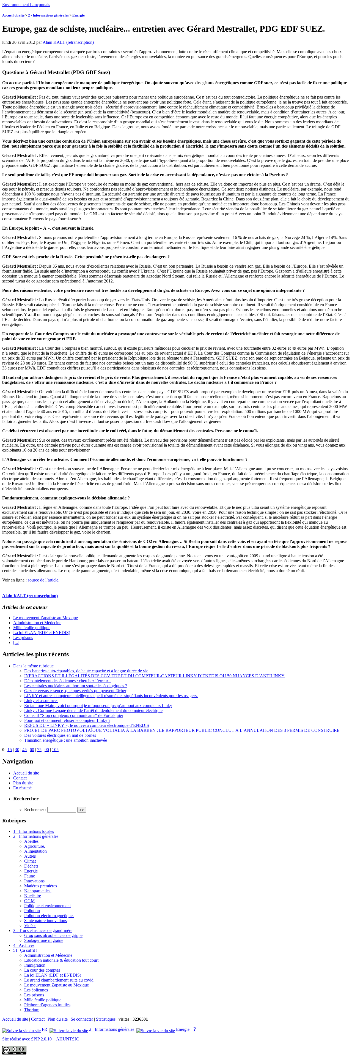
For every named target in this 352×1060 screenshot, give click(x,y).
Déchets (31, 866)
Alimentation (35, 851)
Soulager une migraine (43, 940)
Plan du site (23, 783)
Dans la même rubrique (33, 666)
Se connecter (82, 1019)
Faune (29, 876)
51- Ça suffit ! (25, 950)
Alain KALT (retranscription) (68, 42)
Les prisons (23, 637)
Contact (20, 778)
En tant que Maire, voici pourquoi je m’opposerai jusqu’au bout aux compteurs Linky (98, 705)
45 (24, 749)
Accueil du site (13, 15)
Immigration (34, 965)
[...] (16, 642)
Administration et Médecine (37, 622)
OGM (29, 900)
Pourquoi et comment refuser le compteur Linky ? (67, 720)
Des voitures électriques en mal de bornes (60, 735)
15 (9, 749)
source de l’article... (45, 580)
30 (17, 749)
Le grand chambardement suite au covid (59, 980)
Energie (78, 15)
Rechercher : (35, 809)
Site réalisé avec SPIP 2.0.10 (27, 1039)
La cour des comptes (42, 970)
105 (55, 749)
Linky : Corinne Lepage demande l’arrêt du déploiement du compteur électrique (93, 710)
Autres (30, 856)
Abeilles (31, 841)
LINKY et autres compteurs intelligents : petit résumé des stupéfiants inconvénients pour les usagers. (111, 695)
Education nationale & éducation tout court (61, 960)
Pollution (32, 910)
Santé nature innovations (45, 920)
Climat (30, 861)
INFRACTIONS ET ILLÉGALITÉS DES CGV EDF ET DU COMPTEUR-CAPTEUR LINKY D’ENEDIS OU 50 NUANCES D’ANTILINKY (154, 675)
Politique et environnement (47, 905)
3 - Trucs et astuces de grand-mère (42, 930)
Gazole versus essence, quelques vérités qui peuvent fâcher (75, 690)
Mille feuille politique (31, 627)
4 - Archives (23, 945)
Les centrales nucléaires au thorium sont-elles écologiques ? (75, 685)
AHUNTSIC (67, 1039)
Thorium (31, 1009)
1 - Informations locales (33, 831)
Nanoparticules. (37, 890)
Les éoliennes (36, 990)
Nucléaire (32, 895)
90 (47, 749)
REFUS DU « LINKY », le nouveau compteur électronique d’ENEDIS (86, 725)
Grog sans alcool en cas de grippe (53, 935)
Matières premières (40, 886)
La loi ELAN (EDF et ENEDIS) (41, 632)
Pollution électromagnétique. (49, 915)
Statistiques (106, 1019)
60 (32, 749)
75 (39, 749)
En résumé (22, 788)
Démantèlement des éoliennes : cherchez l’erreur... (67, 680)
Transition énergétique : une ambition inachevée (65, 740)
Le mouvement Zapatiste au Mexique (45, 617)
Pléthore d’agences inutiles (47, 1004)
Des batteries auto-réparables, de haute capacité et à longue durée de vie (86, 670)
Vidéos (30, 925)
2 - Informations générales (48, 15)
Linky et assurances (41, 700)
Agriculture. (34, 846)
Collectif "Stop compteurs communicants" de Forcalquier (73, 715)
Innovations (34, 881)
